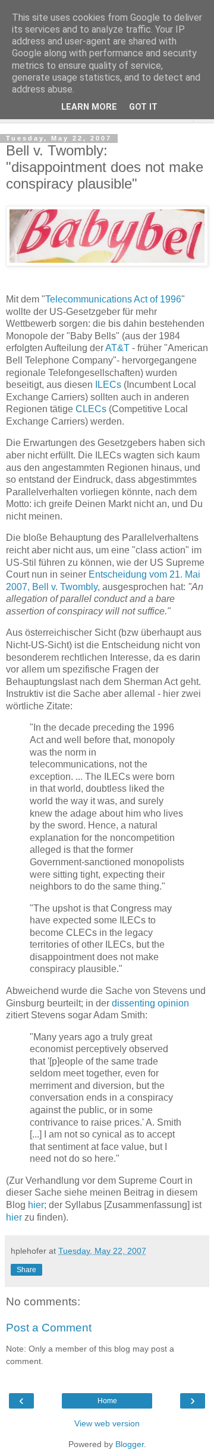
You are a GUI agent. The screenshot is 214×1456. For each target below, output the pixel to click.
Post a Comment (49, 1327)
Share (26, 1270)
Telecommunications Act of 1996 (113, 299)
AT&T (117, 348)
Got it (143, 107)
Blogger (129, 1444)
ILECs (108, 385)
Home (107, 1401)
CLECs (90, 409)
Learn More (89, 107)
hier (36, 1205)
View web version (107, 1423)
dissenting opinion (150, 1003)
